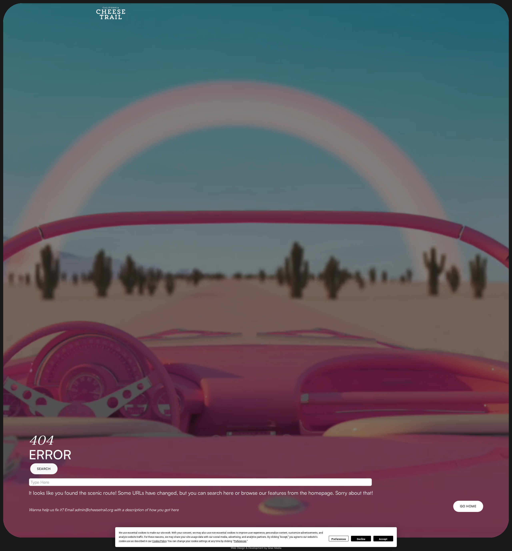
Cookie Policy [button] (159, 541)
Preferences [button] (240, 541)
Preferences (338, 539)
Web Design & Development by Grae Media (256, 547)
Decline (361, 539)
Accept (383, 539)
